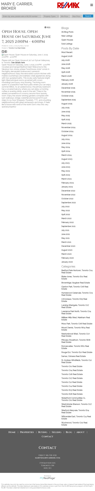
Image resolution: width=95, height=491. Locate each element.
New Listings (66, 36)
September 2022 (68, 202)
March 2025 (66, 123)
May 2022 (65, 210)
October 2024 (67, 131)
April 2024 (65, 151)
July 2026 (65, 60)
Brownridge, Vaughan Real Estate (75, 283)
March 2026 (66, 76)
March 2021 (66, 242)
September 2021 (68, 226)
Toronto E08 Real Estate (71, 394)
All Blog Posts (67, 32)
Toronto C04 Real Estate (16, 48)
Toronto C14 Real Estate (71, 386)
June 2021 (65, 234)
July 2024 (65, 139)
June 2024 (65, 143)
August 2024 (66, 135)
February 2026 (67, 80)
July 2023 (65, 163)
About (80, 432)
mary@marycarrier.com (47, 458)
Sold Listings (66, 44)
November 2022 (68, 195)
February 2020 (67, 258)
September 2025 (68, 100)
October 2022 (67, 199)
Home (12, 432)
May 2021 (65, 238)
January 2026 (67, 84)
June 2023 (65, 167)
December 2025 (68, 88)
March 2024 (66, 155)
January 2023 (67, 187)
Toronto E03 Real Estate (71, 390)
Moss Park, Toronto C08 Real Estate (76, 324)
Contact (47, 436)
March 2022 (66, 218)
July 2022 (65, 206)
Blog (69, 432)
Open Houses (67, 40)
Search (88, 16)
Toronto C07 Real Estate (71, 378)
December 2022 (68, 191)
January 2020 (67, 262)
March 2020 (66, 254)
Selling (56, 432)
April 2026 (65, 72)
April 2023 (65, 175)
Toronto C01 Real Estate (71, 366)
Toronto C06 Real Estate (72, 374)
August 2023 (66, 159)
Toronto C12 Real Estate (71, 382)
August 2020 (66, 250)
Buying (42, 432)
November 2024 (68, 127)
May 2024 (65, 147)
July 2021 (65, 230)
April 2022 (65, 214)
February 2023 (67, 183)
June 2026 (65, 64)
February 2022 (67, 222)
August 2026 (66, 56)
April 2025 (65, 119)
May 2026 (65, 68)
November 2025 (68, 92)
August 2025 (66, 104)
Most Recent (66, 52)
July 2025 (65, 108)
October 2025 (67, 96)
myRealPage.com (47, 478)
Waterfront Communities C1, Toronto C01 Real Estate (73, 399)
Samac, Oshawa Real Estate (73, 356)
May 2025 (65, 115)
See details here (18, 62)
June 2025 (65, 112)
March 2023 (66, 179)
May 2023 (65, 171)
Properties (27, 432)
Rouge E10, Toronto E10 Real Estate (76, 352)
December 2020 (68, 246)
